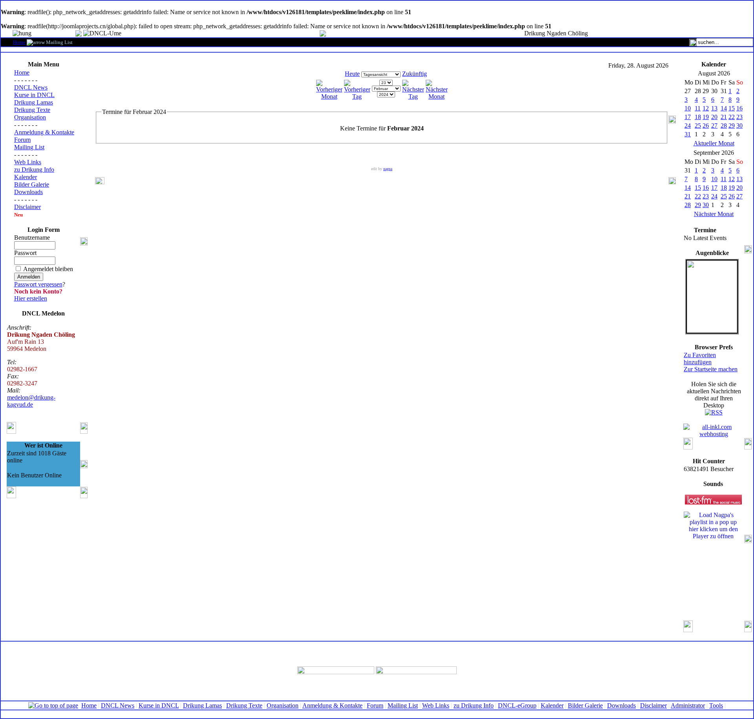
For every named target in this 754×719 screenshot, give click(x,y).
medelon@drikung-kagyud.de (31, 401)
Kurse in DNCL (34, 95)
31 (687, 134)
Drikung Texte (32, 109)
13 (714, 108)
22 (731, 117)
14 (724, 108)
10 (687, 108)
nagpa (387, 169)
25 (698, 125)
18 (698, 117)
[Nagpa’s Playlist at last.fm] (713, 499)
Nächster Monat (714, 214)
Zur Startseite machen (711, 369)
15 (731, 108)
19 (706, 117)
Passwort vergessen (38, 284)
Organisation (30, 117)
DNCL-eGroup (517, 705)
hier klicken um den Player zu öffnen (713, 532)
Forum (22, 139)
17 (687, 117)
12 (706, 108)
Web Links (27, 162)
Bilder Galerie (31, 184)
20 (714, 117)
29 (731, 125)
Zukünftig (414, 73)
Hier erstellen (30, 298)
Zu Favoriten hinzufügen (700, 358)
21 (724, 117)
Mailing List (29, 147)
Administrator (688, 705)
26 (706, 125)
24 (687, 125)
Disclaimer (27, 207)
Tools (716, 705)
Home (19, 42)
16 (739, 108)
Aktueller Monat (714, 143)
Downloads (28, 192)
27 (714, 125)
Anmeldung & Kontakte (44, 132)
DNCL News (31, 87)
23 (739, 117)
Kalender (25, 177)
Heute (352, 73)
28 (724, 125)
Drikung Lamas (33, 102)
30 (739, 125)
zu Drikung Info (34, 169)
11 (698, 108)
